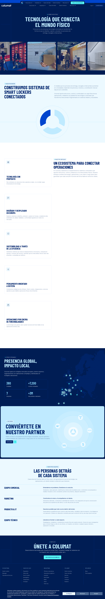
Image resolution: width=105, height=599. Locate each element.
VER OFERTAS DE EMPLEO (53, 557)
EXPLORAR (9, 441)
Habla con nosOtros (77, 2)
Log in (91, 5)
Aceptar (96, 593)
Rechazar (82, 593)
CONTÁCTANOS (99, 5)
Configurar (69, 593)
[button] (32, 5)
